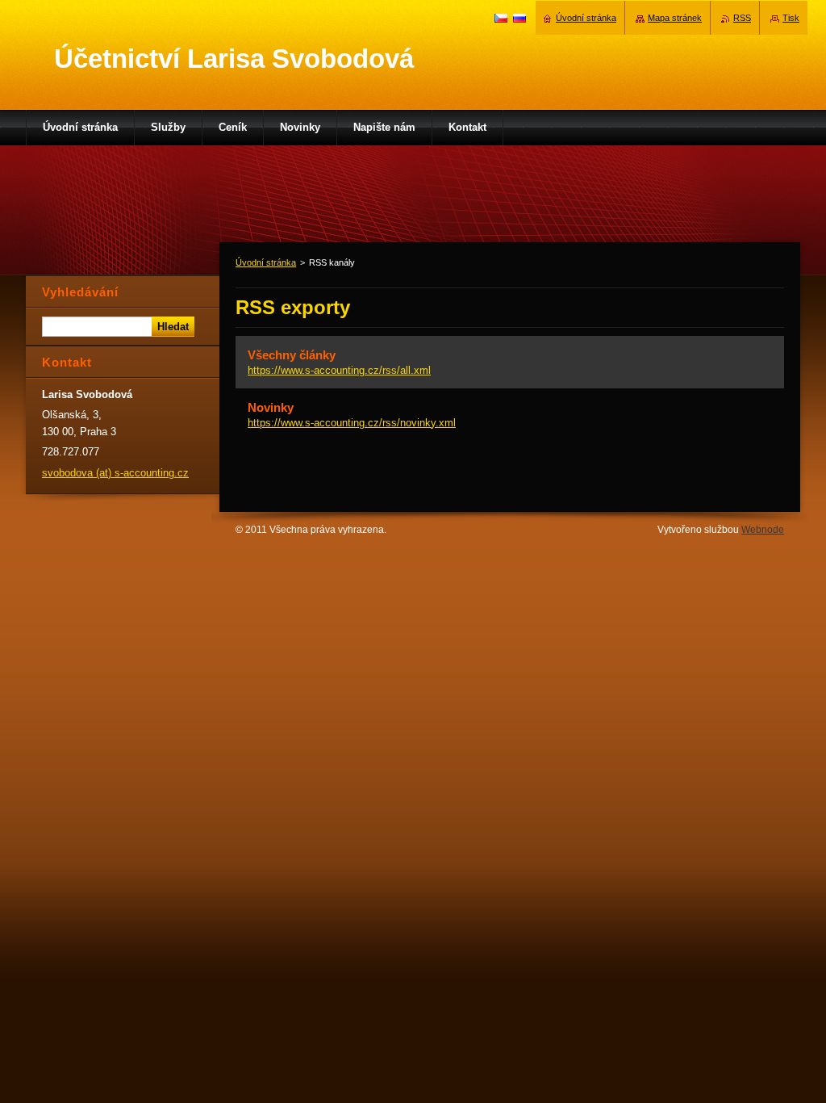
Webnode (762, 530)
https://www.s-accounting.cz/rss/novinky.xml (352, 423)
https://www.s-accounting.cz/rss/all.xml (339, 370)
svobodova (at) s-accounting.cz (115, 473)
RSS (742, 18)
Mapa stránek (675, 18)
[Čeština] (500, 17)
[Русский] (519, 17)
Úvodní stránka (266, 262)
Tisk (790, 18)
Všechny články (292, 355)
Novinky (271, 407)
